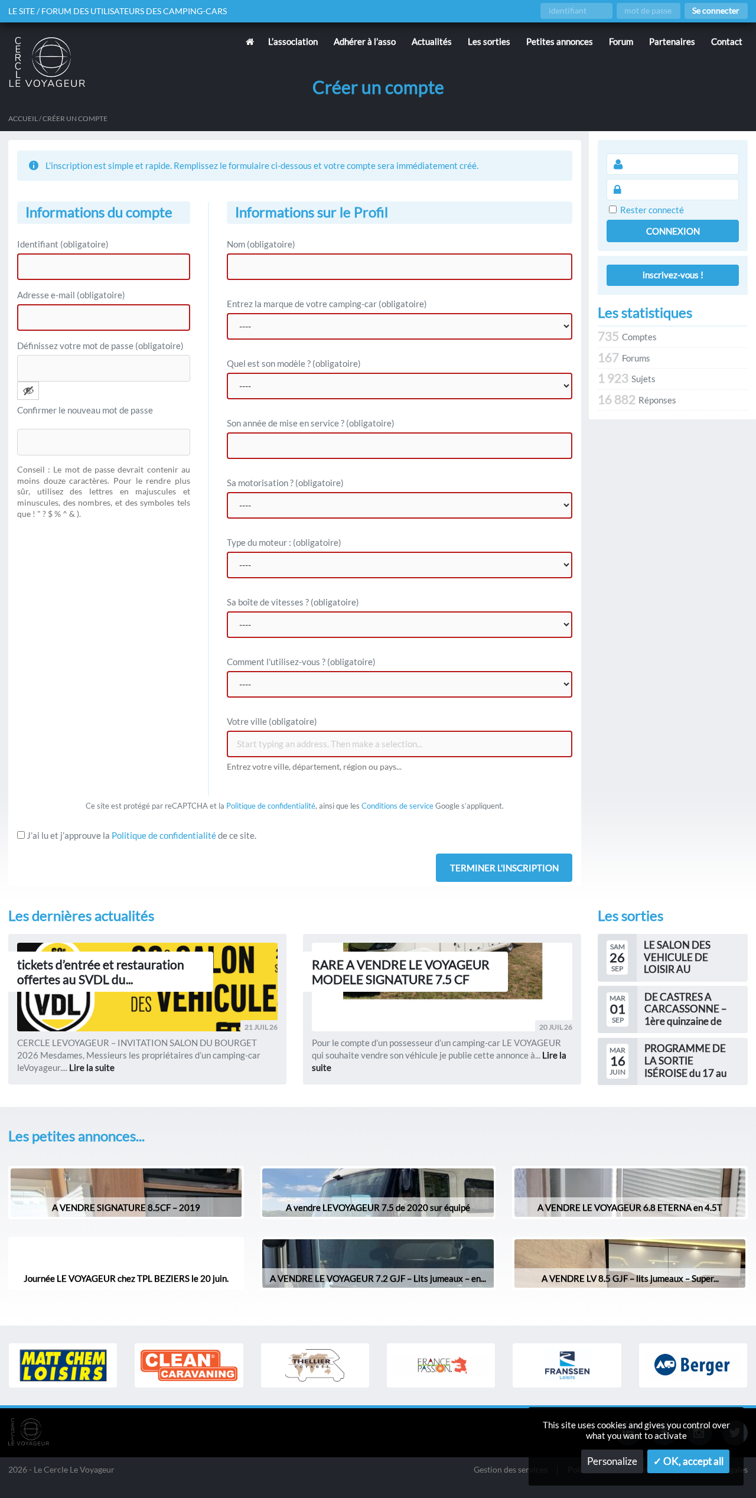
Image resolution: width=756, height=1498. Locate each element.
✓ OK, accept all (688, 1461)
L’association (293, 41)
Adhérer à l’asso (365, 41)
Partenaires (672, 41)
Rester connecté (652, 209)
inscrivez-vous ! (673, 274)
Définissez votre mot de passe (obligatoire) (100, 345)
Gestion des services (511, 1470)
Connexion (673, 231)
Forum (621, 41)
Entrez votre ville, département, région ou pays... (314, 766)
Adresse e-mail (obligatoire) (71, 294)
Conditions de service (397, 805)
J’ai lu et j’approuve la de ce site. (140, 835)
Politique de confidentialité (270, 805)
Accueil (23, 118)
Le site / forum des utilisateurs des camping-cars (117, 11)
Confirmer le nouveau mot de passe (85, 410)
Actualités (432, 41)
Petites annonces (559, 41)
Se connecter (715, 10)
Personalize (612, 1461)
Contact (726, 41)
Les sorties (489, 41)
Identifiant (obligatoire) (63, 244)
